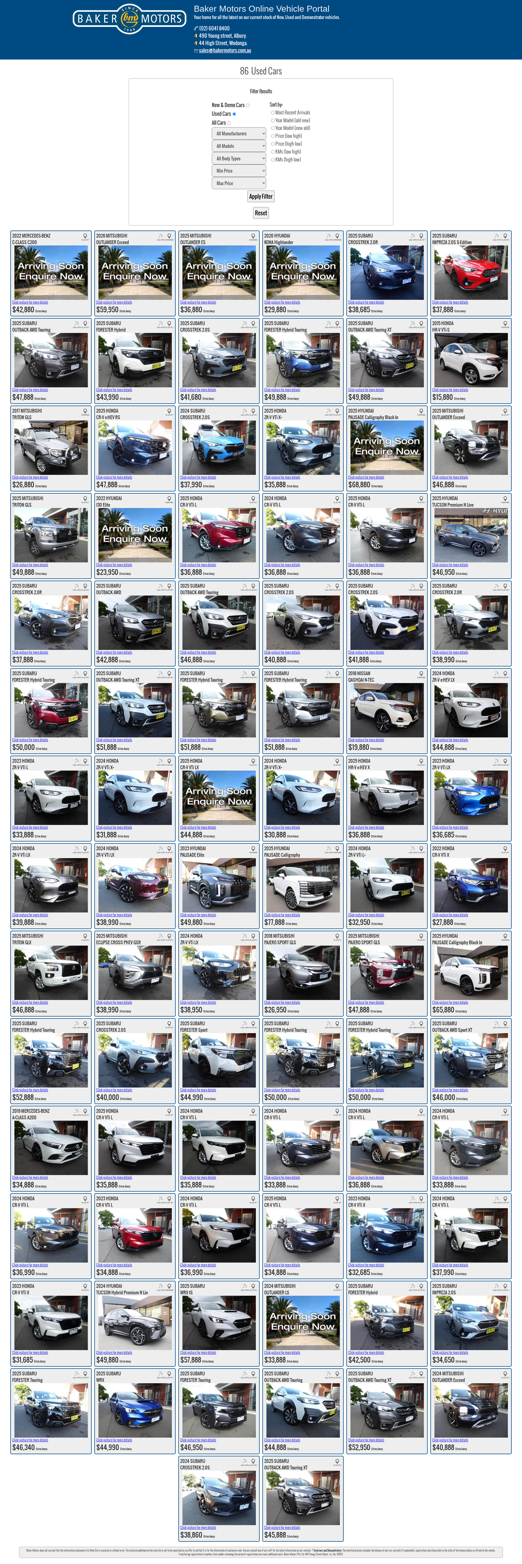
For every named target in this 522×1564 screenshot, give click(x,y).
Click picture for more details (30, 302)
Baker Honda (274, 1560)
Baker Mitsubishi (293, 1560)
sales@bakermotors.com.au (225, 50)
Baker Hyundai (255, 1560)
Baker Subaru (207, 1560)
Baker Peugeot (313, 1560)
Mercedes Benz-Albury (231, 1560)
